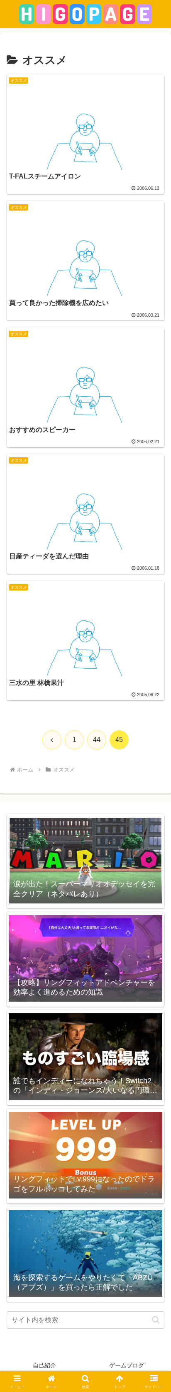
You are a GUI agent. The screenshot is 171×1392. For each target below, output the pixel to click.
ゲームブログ (126, 1365)
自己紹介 (44, 1365)
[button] (156, 1320)
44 (96, 739)
